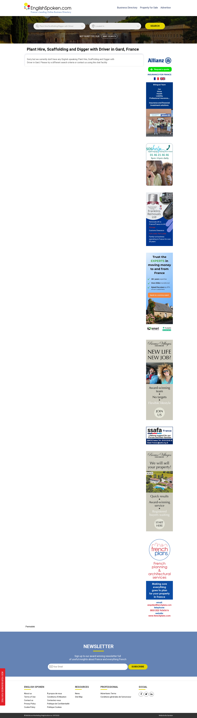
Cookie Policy (29, 707)
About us (28, 693)
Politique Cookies (54, 707)
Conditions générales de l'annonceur (116, 697)
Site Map (79, 697)
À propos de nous (54, 693)
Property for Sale (149, 7)
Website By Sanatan (166, 715)
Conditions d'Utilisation (56, 697)
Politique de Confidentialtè (58, 704)
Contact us (28, 700)
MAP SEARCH (109, 36)
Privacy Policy (30, 704)
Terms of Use (30, 697)
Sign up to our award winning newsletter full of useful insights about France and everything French (97, 658)
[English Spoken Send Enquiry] (159, 435)
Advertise (166, 7)
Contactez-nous (54, 700)
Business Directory (127, 7)
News (77, 693)
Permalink (30, 626)
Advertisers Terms (108, 693)
